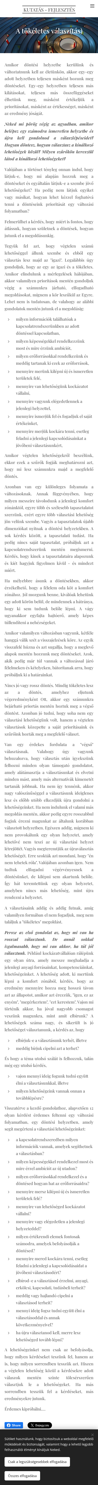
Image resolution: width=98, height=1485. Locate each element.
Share (16, 1425)
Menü (92, 5)
